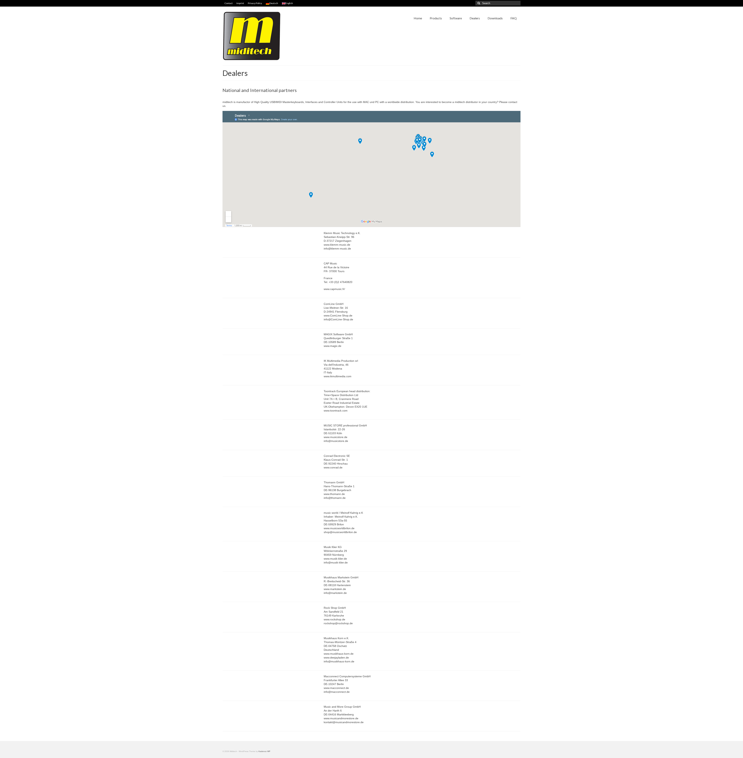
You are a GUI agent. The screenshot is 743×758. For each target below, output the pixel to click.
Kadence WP (264, 751)
